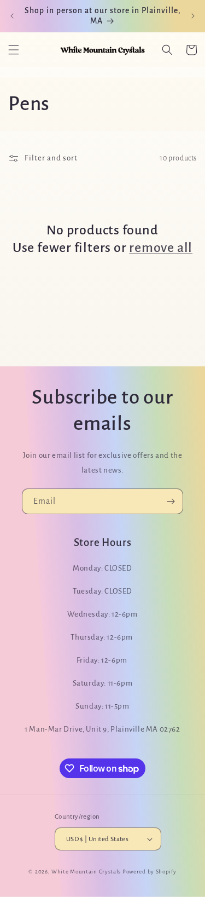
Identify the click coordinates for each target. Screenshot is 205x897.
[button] (14, 50)
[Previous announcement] (12, 16)
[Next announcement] (193, 16)
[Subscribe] (171, 501)
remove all (160, 247)
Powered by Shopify (149, 872)
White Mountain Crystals (86, 872)
